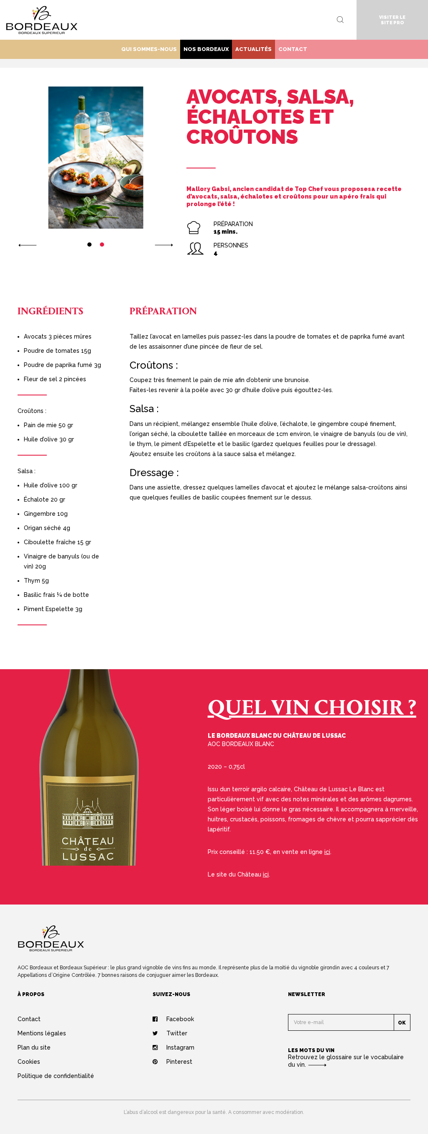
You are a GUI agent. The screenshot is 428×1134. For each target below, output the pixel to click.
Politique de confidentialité (56, 1076)
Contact (292, 49)
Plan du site (34, 1047)
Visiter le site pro (392, 20)
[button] (27, 245)
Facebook (180, 1019)
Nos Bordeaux (206, 49)
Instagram (180, 1047)
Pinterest (179, 1061)
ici (327, 852)
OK (402, 1023)
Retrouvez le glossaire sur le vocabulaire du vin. (346, 1061)
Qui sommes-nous (149, 49)
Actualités (253, 49)
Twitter (176, 1033)
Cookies (29, 1061)
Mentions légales (42, 1033)
